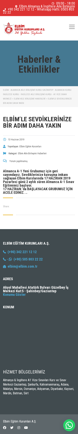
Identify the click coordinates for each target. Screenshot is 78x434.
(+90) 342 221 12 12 (21, 252)
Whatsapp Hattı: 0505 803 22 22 (38, 10)
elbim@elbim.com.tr (22, 266)
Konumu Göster (14, 294)
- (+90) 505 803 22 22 (24, 259)
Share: (6, 206)
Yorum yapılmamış (18, 161)
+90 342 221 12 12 (21, 9)
